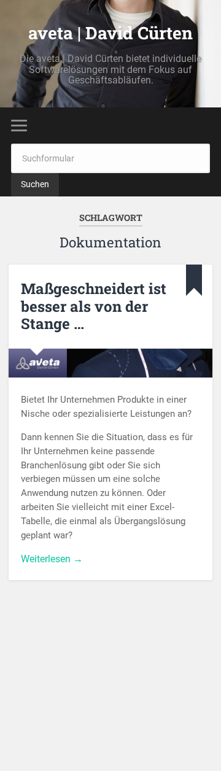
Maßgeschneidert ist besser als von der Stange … (93, 306)
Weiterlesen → (52, 559)
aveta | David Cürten (110, 32)
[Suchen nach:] (110, 158)
